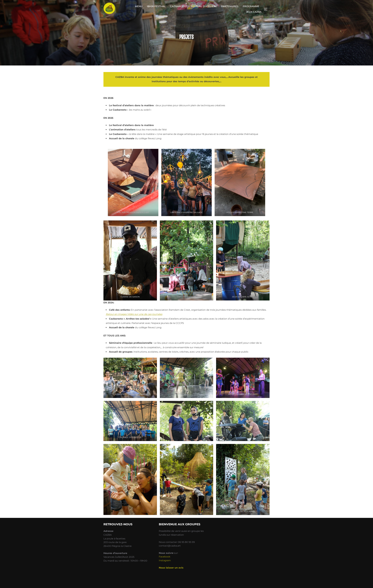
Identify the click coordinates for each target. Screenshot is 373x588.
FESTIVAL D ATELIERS (204, 6)
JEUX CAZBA (254, 11)
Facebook (164, 556)
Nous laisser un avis (171, 567)
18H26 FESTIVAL (156, 6)
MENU (138, 6)
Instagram (165, 560)
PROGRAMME (251, 6)
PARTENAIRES (229, 6)
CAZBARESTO (178, 6)
